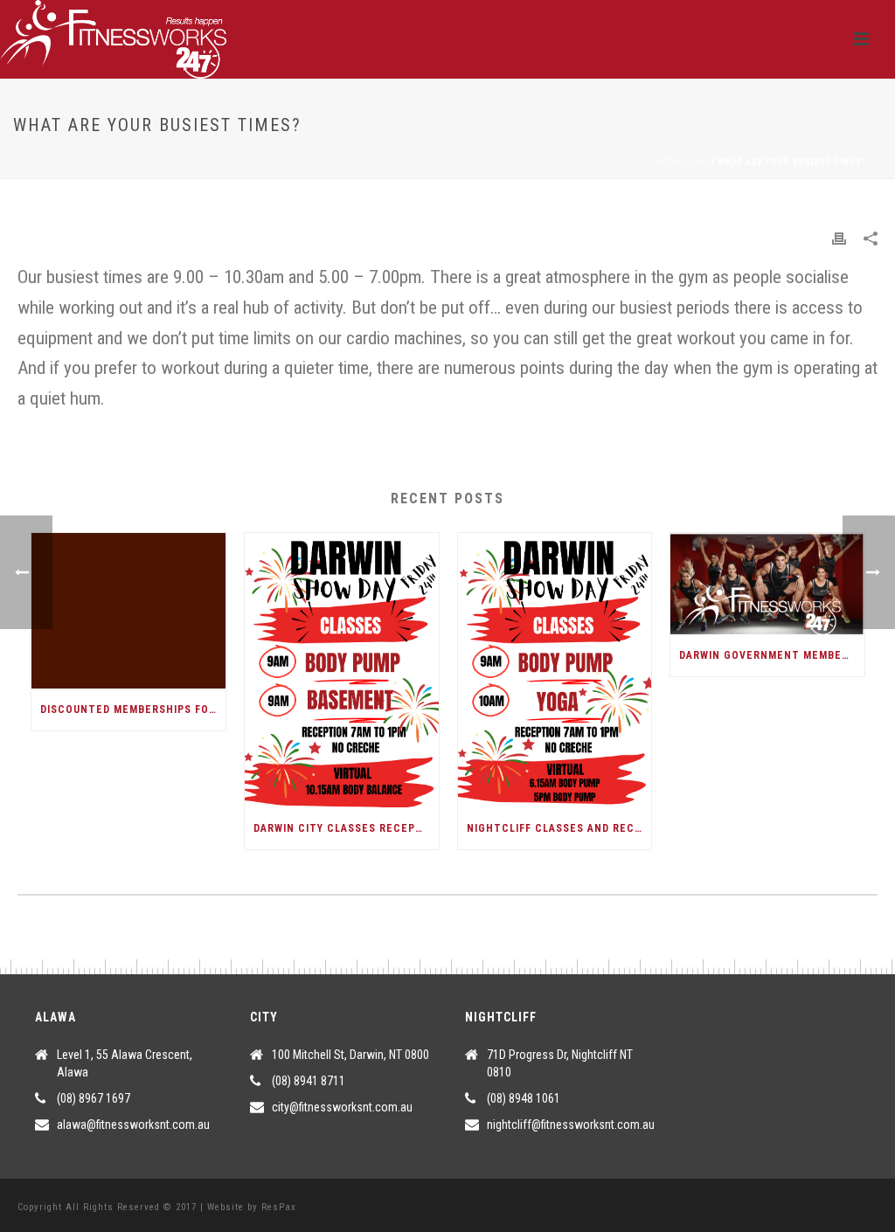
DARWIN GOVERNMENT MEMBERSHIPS (771, 655)
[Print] (839, 238)
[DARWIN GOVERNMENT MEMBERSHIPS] (767, 583)
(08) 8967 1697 (93, 1098)
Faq (700, 162)
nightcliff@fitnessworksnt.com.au (571, 1125)
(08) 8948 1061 (523, 1098)
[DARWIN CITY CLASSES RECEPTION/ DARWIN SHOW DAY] (342, 670)
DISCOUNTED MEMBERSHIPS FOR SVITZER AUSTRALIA (132, 709)
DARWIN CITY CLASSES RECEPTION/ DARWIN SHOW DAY (346, 828)
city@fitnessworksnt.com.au (342, 1107)
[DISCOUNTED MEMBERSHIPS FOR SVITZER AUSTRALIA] (128, 611)
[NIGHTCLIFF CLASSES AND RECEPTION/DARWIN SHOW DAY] (555, 670)
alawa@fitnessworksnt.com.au (133, 1125)
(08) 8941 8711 (308, 1081)
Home (669, 162)
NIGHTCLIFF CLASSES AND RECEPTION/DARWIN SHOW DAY (559, 828)
